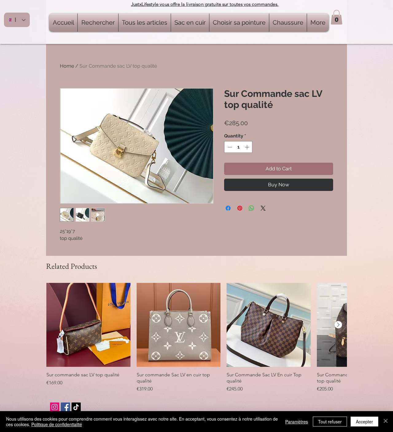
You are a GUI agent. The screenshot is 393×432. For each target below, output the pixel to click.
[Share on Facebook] (228, 208)
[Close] (385, 421)
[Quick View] (88, 325)
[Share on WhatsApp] (251, 208)
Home (67, 66)
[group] (196, 338)
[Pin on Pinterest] (239, 208)
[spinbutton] (238, 147)
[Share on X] (263, 208)
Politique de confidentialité (56, 424)
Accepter (364, 421)
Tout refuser (330, 421)
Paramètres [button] (296, 421)
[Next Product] (338, 324)
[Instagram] (54, 407)
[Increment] (247, 147)
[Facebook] (65, 407)
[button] (336, 17)
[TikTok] (76, 407)
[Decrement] (229, 147)
